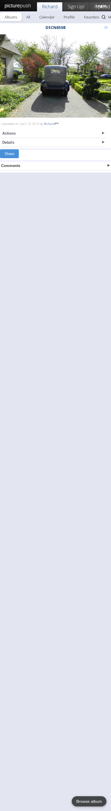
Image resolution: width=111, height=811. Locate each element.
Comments (10, 166)
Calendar (47, 17)
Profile (69, 17)
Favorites (91, 17)
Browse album (89, 801)
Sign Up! (76, 6)
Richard (49, 6)
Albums (11, 17)
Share (9, 154)
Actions (9, 133)
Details (8, 142)
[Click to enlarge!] (55, 76)
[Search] (103, 17)
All (28, 17)
